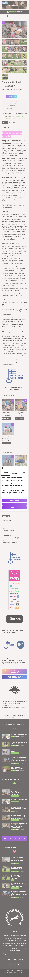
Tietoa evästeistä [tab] (14, 472)
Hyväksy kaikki (14, 500)
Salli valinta (14, 504)
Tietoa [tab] (23, 472)
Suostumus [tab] (5, 472)
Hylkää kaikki (14, 508)
